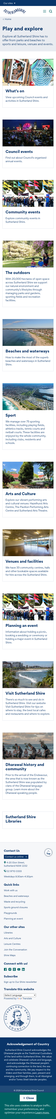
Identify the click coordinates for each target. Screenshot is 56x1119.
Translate (27, 998)
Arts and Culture (12, 938)
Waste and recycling (14, 901)
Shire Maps (10, 955)
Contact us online (14, 856)
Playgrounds (10, 913)
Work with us (10, 890)
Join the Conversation (15, 949)
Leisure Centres (12, 944)
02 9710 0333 (14, 871)
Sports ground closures (16, 907)
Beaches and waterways (16, 896)
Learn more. (42, 1112)
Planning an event (13, 918)
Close (30, 1098)
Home (8, 19)
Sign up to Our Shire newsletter (20, 982)
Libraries (8, 932)
